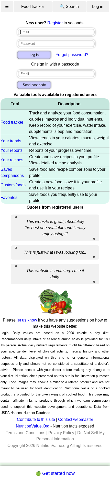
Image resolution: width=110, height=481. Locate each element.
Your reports (12, 150)
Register (55, 23)
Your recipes (12, 160)
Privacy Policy (61, 433)
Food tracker (32, 6)
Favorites (9, 197)
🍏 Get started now (55, 473)
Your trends (11, 141)
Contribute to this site (36, 419)
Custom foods (13, 185)
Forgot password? (72, 54)
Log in (97, 6)
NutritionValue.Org (32, 426)
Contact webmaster (75, 419)
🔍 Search (69, 6)
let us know (27, 320)
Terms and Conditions (25, 433)
